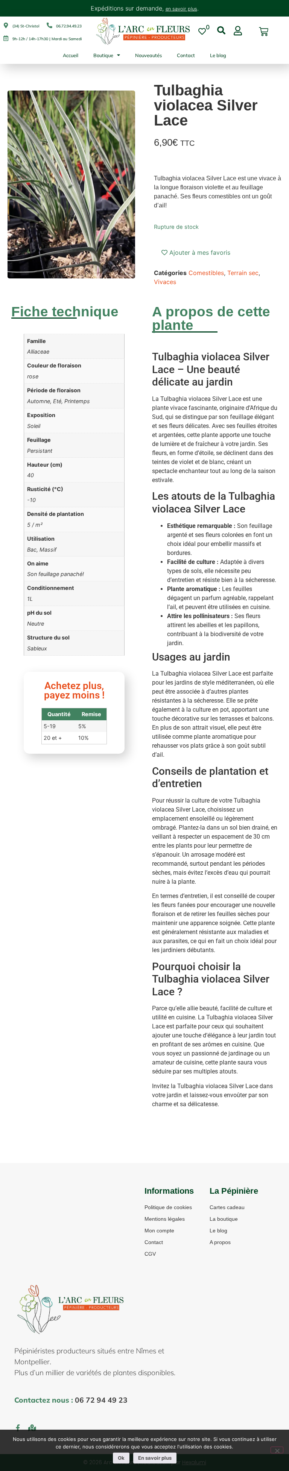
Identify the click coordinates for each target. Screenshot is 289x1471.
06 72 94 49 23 (101, 1399)
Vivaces (165, 282)
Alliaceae (38, 351)
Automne (38, 401)
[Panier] (263, 32)
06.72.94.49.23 (69, 26)
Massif (48, 549)
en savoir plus (181, 9)
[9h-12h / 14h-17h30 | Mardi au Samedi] (6, 38)
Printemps (77, 401)
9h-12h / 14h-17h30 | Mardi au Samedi (47, 38)
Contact (186, 55)
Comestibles (206, 273)
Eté (57, 401)
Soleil (33, 426)
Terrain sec (243, 273)
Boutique (103, 55)
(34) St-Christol (25, 26)
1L (30, 599)
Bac (32, 549)
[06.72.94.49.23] (49, 25)
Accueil (70, 55)
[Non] (277, 1450)
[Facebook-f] (17, 1427)
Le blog (218, 55)
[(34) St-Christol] (6, 25)
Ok (121, 1458)
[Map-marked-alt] (32, 1427)
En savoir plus (155, 1458)
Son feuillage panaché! (55, 574)
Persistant (39, 450)
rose (32, 376)
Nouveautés (148, 55)
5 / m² (35, 525)
